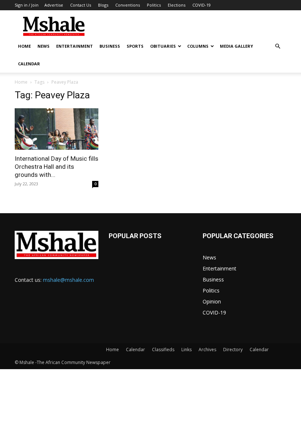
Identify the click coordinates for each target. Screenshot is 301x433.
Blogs (103, 5)
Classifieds (163, 349)
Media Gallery (236, 46)
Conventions (127, 5)
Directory (233, 349)
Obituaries (163, 46)
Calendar (29, 63)
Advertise (53, 5)
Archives (207, 349)
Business (109, 46)
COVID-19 (201, 5)
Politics (154, 5)
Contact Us (80, 5)
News (43, 46)
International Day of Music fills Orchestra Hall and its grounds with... (56, 166)
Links (186, 349)
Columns (197, 46)
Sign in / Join (27, 5)
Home (24, 46)
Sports (135, 46)
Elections (176, 5)
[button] (277, 46)
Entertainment (74, 46)
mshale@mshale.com (68, 279)
